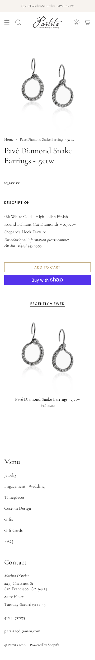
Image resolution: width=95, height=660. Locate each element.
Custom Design (17, 508)
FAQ (8, 541)
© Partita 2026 (15, 645)
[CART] (87, 22)
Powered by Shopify (44, 645)
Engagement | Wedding (24, 486)
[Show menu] (7, 22)
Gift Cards (13, 530)
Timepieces (14, 497)
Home (8, 139)
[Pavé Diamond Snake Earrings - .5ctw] (47, 355)
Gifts (8, 519)
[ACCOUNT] (76, 22)
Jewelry (10, 475)
